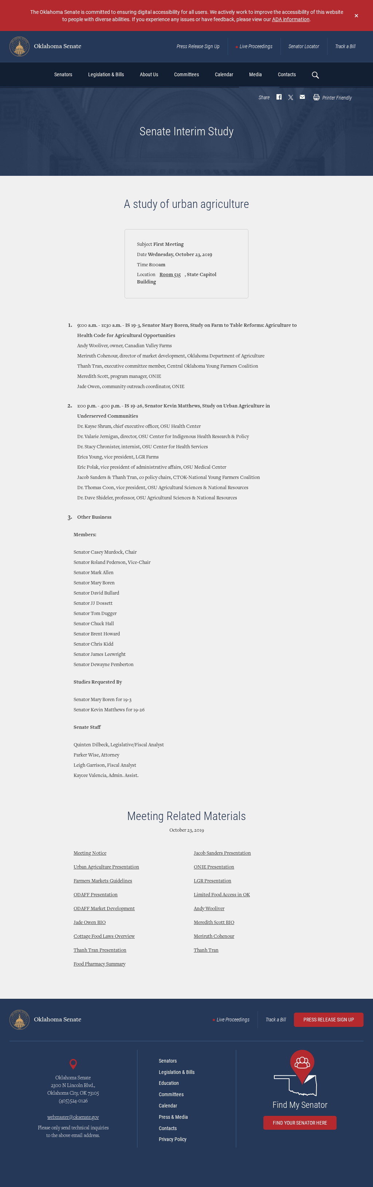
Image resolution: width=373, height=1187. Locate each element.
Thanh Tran (206, 950)
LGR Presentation (212, 881)
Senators (168, 1061)
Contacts (168, 1128)
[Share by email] (302, 98)
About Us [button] (149, 74)
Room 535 (170, 275)
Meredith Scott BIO (214, 922)
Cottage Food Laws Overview (104, 936)
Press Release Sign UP (328, 1019)
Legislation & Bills (177, 1072)
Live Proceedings (256, 46)
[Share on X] (291, 98)
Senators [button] (63, 74)
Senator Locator (303, 46)
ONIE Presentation (214, 867)
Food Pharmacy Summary (99, 964)
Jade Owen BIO (90, 922)
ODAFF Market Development (104, 909)
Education (169, 1083)
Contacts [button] (287, 74)
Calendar (168, 1106)
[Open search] (315, 74)
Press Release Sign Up (198, 46)
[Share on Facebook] (279, 98)
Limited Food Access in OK (222, 895)
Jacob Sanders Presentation (222, 853)
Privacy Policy (172, 1139)
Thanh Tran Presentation (100, 950)
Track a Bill (345, 46)
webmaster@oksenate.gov (73, 1117)
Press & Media (173, 1117)
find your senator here (300, 1123)
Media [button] (255, 74)
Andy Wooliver (209, 909)
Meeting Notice (90, 853)
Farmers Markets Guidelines (103, 881)
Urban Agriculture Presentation (106, 867)
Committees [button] (186, 74)
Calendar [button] (224, 74)
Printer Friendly (336, 98)
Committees (171, 1094)
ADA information (291, 19)
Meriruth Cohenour (214, 936)
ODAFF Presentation (96, 895)
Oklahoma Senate (56, 46)
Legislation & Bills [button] (106, 74)
